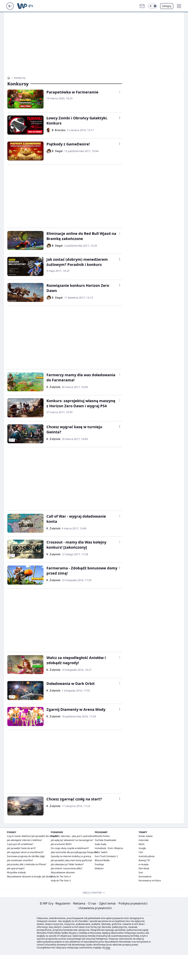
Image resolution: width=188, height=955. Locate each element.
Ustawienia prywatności (94, 908)
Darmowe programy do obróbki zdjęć (26, 856)
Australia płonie (147, 856)
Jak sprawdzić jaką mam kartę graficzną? (71, 860)
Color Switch (101, 852)
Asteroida (144, 840)
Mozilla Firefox (102, 836)
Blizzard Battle (102, 860)
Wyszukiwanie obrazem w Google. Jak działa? (30, 876)
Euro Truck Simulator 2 (106, 856)
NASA (141, 844)
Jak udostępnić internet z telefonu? (24, 840)
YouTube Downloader (105, 840)
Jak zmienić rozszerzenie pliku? (66, 868)
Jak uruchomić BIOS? (61, 844)
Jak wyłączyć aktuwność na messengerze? (72, 840)
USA (141, 852)
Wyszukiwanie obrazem (63, 872)
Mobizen (99, 868)
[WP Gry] (8, 77)
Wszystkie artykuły (16, 872)
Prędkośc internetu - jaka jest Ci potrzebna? (73, 836)
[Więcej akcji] (120, 92)
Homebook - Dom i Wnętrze (109, 848)
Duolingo (99, 864)
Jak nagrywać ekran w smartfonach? (25, 852)
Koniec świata (146, 836)
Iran (141, 872)
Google (142, 848)
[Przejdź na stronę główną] (10, 9)
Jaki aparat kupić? (16, 868)
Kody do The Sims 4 (61, 876)
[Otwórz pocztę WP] (142, 6)
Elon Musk (144, 868)
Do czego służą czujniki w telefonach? (70, 848)
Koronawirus (145, 876)
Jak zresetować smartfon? (20, 860)
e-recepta (144, 864)
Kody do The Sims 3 (61, 880)
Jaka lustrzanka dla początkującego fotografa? (74, 852)
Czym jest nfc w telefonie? (20, 844)
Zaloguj (166, 6)
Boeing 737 (144, 860)
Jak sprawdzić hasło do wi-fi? (21, 848)
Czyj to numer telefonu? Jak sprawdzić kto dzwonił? (32, 836)
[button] (152, 6)
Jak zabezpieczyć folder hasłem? (67, 864)
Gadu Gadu (100, 844)
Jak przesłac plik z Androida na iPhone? (26, 864)
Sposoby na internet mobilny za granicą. (71, 856)
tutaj (107, 947)
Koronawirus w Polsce (150, 880)
